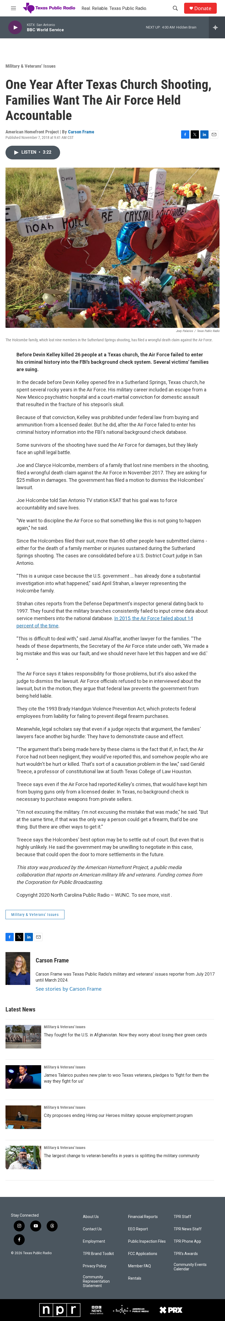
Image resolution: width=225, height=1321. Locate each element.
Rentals (134, 1278)
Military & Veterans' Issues (30, 66)
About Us (91, 1217)
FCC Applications (142, 1254)
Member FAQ (139, 1266)
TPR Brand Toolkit (98, 1254)
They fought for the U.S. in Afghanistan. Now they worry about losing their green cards (125, 1035)
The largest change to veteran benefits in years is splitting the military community (121, 1155)
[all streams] (217, 27)
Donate (202, 8)
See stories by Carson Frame (69, 988)
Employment (94, 1241)
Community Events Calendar (190, 1267)
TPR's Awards (186, 1254)
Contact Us (92, 1229)
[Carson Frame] (17, 968)
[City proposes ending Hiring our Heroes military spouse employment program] (23, 1117)
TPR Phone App (187, 1241)
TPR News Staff (188, 1229)
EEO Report (138, 1229)
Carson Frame (81, 131)
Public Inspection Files (147, 1241)
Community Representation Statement (96, 1281)
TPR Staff (182, 1217)
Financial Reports (143, 1217)
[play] (15, 27)
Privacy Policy (94, 1266)
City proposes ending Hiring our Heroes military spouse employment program (118, 1115)
